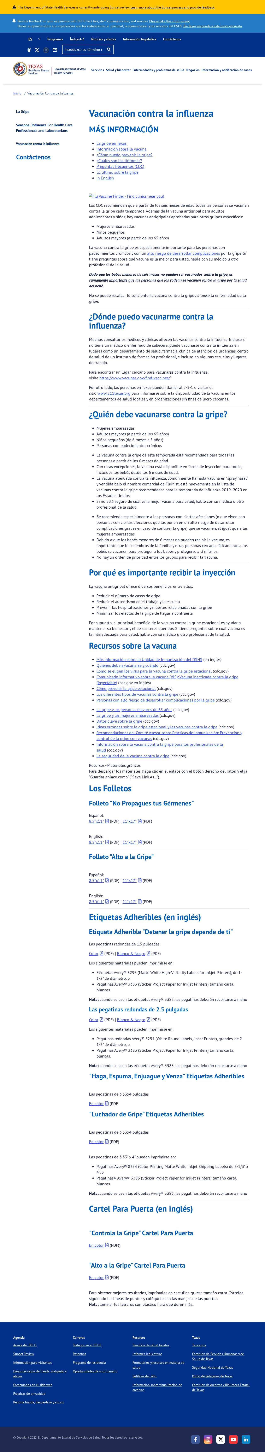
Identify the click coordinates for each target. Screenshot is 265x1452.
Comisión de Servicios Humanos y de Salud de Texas (218, 1356)
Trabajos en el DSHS (87, 1345)
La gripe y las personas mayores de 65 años (134, 709)
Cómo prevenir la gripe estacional (126, 688)
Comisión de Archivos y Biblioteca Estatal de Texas (221, 1387)
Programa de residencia (89, 1362)
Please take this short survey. (169, 21)
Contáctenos (172, 39)
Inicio (17, 93)
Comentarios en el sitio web (32, 1385)
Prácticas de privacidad (29, 1393)
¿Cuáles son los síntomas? (119, 160)
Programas (55, 39)
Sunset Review (23, 1354)
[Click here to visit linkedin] (246, 1439)
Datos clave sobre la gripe (119, 721)
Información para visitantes (32, 1362)
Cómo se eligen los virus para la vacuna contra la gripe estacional (154, 671)
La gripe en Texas (111, 143)
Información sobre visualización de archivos (157, 1387)
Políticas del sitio (144, 1376)
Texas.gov (199, 1345)
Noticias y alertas (103, 39)
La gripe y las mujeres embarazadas (127, 715)
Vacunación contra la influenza (37, 144)
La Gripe (22, 111)
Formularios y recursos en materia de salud (158, 1365)
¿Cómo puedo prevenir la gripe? (124, 154)
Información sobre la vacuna (121, 149)
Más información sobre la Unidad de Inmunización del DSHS (149, 659)
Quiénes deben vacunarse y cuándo (127, 665)
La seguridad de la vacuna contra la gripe (132, 755)
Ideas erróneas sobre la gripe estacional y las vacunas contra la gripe (156, 726)
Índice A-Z (77, 39)
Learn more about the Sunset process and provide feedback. (173, 7)
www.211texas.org (114, 393)
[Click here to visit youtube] (233, 1439)
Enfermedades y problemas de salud (158, 70)
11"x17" (130, 821)
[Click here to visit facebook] (28, 50)
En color (96, 1103)
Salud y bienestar (118, 70)
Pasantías (79, 1354)
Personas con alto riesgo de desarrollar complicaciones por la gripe (155, 700)
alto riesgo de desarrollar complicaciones (183, 253)
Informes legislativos (147, 1354)
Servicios (97, 70)
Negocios (193, 70)
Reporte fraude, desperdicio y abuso (38, 1402)
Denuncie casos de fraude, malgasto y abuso (39, 1373)
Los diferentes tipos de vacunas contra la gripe (137, 694)
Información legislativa (139, 39)
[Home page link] (49, 69)
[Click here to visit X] (37, 50)
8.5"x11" (96, 821)
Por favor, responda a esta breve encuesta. (212, 26)
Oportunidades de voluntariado (95, 1371)
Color (93, 953)
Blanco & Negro (131, 953)
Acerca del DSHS (25, 1345)
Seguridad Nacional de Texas (212, 1367)
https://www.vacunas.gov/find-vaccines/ (134, 377)
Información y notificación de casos (226, 70)
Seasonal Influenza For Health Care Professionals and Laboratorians (44, 128)
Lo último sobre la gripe (117, 172)
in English (105, 177)
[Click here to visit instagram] (45, 50)
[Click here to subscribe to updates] (55, 50)
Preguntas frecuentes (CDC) (120, 166)
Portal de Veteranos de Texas (212, 1376)
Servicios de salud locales (150, 1345)
